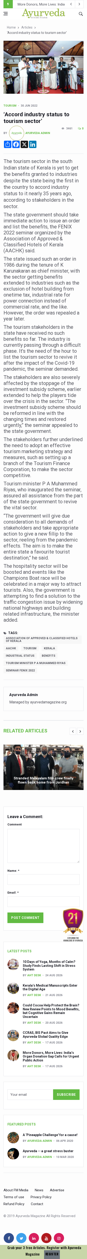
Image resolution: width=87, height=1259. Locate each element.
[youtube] (46, 1238)
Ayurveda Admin (37, 132)
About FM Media (15, 1190)
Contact (37, 1204)
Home (11, 27)
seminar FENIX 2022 (20, 670)
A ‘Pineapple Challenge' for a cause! (50, 1135)
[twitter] (21, 1238)
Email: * (13, 892)
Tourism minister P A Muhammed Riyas (35, 663)
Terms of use (13, 1197)
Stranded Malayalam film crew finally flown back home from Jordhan (44, 780)
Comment (14, 824)
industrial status (20, 655)
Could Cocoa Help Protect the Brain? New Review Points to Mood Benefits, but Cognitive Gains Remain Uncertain (51, 1011)
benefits (48, 655)
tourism (29, 648)
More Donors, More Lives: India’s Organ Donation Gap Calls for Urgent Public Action (51, 1056)
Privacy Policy (41, 1197)
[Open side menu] (5, 13)
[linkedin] (34, 1238)
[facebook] (8, 1238)
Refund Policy (13, 1204)
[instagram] (59, 1238)
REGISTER (51, 1254)
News (39, 1190)
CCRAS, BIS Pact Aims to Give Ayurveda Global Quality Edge (45, 1034)
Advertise (57, 1190)
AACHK (11, 648)
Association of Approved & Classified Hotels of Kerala (41, 640)
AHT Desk (34, 975)
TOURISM (9, 105)
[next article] (71, 4)
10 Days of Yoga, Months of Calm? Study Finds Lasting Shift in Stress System (49, 965)
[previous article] (79, 4)
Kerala (49, 648)
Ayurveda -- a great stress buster (48, 1151)
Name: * (13, 870)
